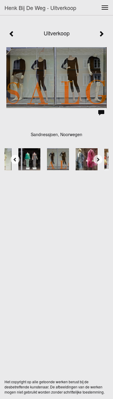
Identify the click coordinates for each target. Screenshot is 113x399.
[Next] (97, 159)
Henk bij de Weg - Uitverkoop (40, 7)
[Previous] (15, 159)
